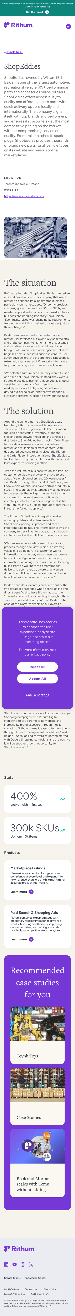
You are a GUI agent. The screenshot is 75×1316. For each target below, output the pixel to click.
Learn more (18, 891)
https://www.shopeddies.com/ (24, 196)
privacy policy (40, 654)
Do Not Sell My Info (40, 1294)
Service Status (12, 1277)
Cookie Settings (11, 1289)
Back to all (14, 52)
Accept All (37, 678)
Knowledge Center (35, 1277)
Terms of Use (31, 1289)
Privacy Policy (50, 1289)
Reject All (37, 667)
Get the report (34, 12)
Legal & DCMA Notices (14, 1294)
